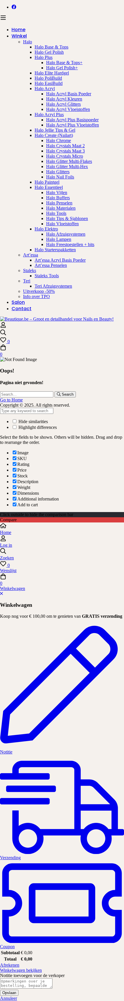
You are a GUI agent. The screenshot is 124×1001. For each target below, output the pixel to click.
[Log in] (3, 326)
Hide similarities (32, 421)
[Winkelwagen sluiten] (1, 593)
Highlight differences (37, 427)
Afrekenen (9, 965)
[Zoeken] (62, 333)
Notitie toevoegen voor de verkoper (32, 975)
